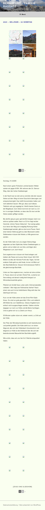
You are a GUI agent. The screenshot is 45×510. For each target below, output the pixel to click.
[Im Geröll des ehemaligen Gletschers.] (29, 105)
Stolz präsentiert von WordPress (30, 505)
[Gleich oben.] (29, 160)
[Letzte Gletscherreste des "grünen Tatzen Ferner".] (15, 146)
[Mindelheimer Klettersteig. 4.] (15, 448)
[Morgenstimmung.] (29, 36)
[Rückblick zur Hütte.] (29, 64)
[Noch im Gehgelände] (29, 394)
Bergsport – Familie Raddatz (19, 4)
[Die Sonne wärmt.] (15, 105)
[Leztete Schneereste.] (15, 119)
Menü (24, 14)
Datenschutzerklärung (10, 505)
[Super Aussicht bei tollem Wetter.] (15, 77)
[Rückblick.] (15, 91)
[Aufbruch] (15, 366)
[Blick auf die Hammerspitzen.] (29, 435)
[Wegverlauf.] (29, 366)
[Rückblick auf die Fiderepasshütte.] (29, 380)
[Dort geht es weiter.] (15, 160)
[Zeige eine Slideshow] (22, 487)
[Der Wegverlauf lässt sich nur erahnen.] (15, 132)
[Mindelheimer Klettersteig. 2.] (29, 421)
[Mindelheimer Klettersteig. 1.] (15, 421)
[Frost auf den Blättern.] (29, 77)
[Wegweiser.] (29, 91)
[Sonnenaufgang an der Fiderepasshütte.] (29, 353)
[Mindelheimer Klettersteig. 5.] (29, 448)
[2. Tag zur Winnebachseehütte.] (15, 36)
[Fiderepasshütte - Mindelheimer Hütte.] (15, 353)
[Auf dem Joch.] (29, 146)
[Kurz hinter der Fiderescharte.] (15, 394)
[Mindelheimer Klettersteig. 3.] (15, 435)
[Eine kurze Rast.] (29, 119)
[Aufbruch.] (15, 64)
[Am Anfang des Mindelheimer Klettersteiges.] (29, 407)
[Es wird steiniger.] (15, 407)
